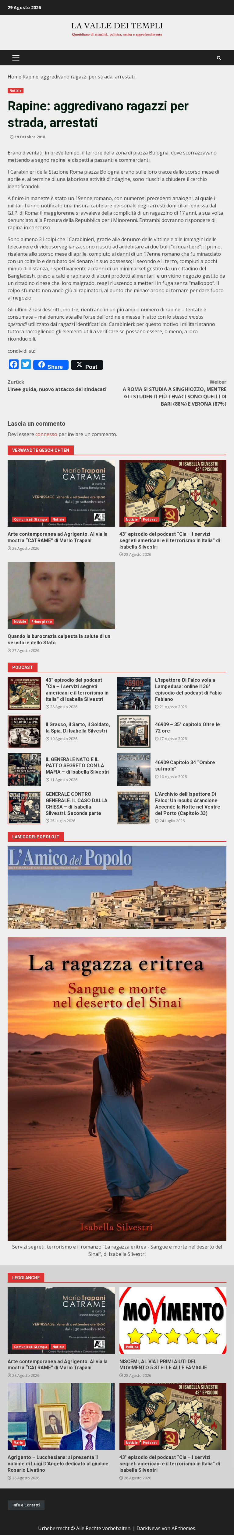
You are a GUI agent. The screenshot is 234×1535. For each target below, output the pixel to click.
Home (14, 76)
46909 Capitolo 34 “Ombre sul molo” (134, 769)
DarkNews (148, 1528)
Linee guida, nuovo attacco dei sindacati (57, 386)
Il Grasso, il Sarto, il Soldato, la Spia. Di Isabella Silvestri (24, 731)
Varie (18, 1442)
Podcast (150, 519)
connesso (46, 434)
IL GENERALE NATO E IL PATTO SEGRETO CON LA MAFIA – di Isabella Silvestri (24, 769)
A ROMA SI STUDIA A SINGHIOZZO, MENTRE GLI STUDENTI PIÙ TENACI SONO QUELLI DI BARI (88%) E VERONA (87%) (174, 393)
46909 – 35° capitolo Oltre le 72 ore (134, 731)
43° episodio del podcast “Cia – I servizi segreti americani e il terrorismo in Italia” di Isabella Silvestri (173, 493)
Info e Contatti (26, 1505)
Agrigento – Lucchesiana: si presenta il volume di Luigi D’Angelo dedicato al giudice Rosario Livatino (61, 1416)
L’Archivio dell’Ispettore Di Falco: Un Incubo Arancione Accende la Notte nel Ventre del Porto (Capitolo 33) (134, 807)
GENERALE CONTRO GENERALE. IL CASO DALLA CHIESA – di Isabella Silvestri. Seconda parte (24, 807)
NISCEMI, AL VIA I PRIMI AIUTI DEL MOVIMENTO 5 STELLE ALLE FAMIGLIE (173, 1320)
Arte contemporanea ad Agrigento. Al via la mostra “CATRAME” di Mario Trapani (61, 493)
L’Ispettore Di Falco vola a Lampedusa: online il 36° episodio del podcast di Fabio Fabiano (134, 693)
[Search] (219, 58)
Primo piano (41, 621)
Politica (132, 1347)
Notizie (15, 90)
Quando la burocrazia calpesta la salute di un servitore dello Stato (61, 595)
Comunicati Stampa (30, 519)
